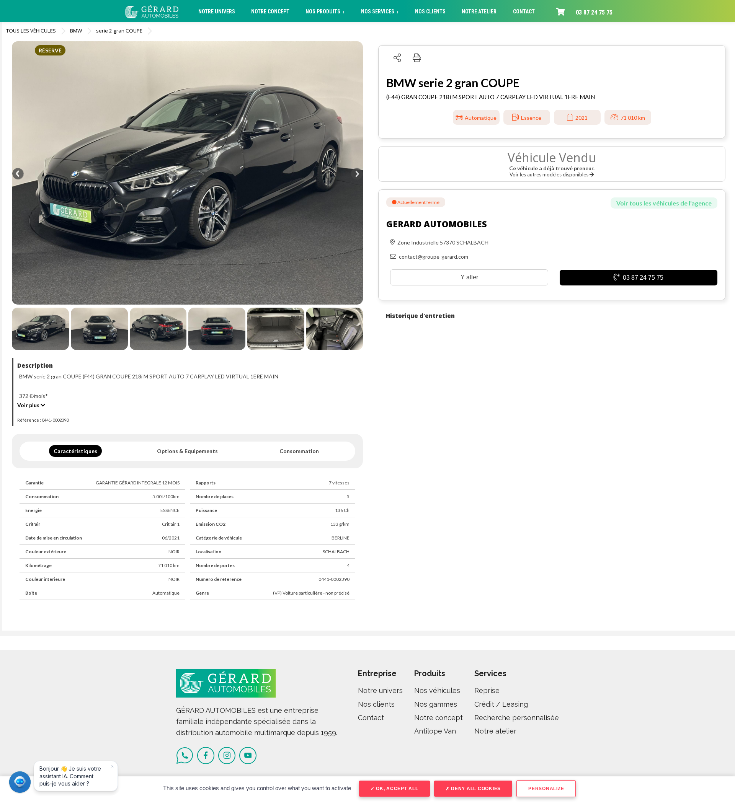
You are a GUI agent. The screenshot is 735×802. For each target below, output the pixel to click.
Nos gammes (435, 704)
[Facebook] (205, 755)
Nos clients (376, 704)
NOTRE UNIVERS (216, 11)
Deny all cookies (475, 788)
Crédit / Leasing (501, 704)
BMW (76, 30)
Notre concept (438, 718)
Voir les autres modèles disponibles (550, 174)
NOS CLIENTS (430, 11)
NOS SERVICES (380, 11)
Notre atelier (495, 731)
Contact (371, 718)
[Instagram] (226, 755)
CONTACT (524, 11)
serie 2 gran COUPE (119, 30)
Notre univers (380, 690)
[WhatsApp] (184, 755)
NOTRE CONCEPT (270, 11)
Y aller (469, 277)
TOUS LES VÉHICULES (31, 30)
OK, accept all (396, 788)
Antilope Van (435, 731)
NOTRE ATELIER (479, 11)
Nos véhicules (437, 690)
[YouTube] (247, 755)
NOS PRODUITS (325, 11)
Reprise (487, 690)
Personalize (546, 788)
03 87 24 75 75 (594, 12)
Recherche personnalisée (516, 718)
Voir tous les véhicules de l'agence (664, 203)
